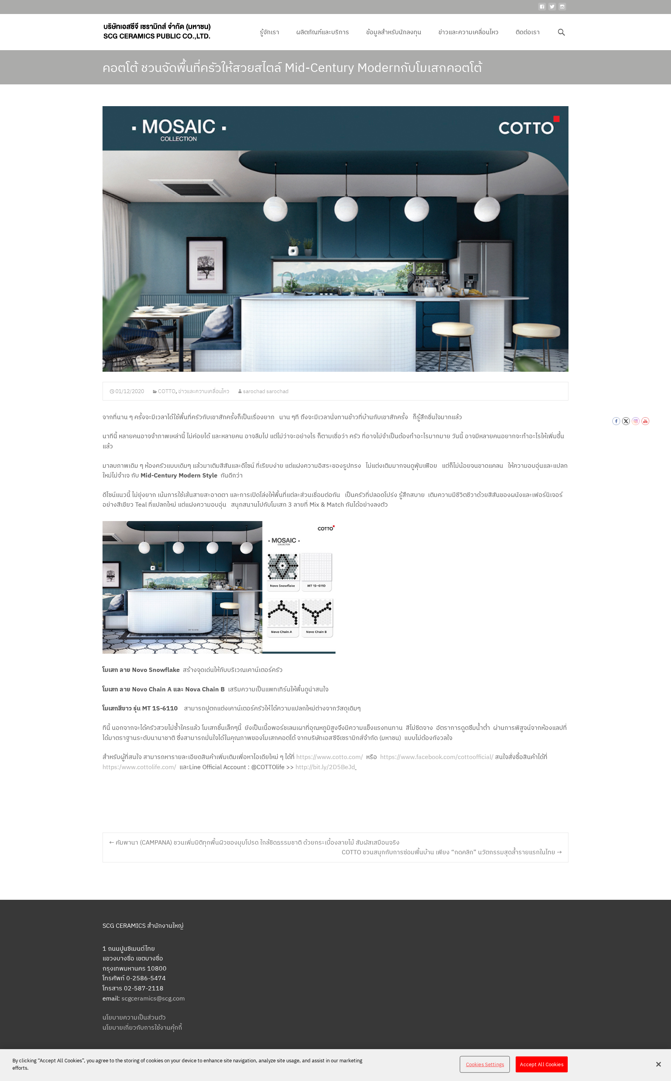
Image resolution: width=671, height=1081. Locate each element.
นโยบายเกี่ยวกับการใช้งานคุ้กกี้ (142, 1027)
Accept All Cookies (541, 1064)
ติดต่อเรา (528, 32)
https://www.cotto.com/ (329, 757)
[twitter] (552, 10)
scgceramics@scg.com (153, 998)
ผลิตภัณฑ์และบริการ (322, 32)
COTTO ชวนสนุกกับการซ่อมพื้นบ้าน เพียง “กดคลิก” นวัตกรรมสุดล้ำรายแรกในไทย (452, 852)
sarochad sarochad (266, 391)
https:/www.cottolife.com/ (139, 767)
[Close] (658, 1064)
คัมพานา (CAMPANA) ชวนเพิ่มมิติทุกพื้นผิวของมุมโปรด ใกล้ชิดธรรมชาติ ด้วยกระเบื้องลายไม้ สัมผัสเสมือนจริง (254, 842)
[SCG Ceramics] (150, 29)
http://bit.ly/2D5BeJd (325, 767)
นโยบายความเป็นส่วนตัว (134, 1017)
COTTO (167, 391)
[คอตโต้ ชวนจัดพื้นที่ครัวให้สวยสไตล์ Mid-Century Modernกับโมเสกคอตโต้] (335, 239)
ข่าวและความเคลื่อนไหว (468, 32)
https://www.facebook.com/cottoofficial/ (437, 757)
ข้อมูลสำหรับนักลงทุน (393, 32)
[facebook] (542, 10)
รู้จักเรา (269, 32)
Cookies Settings (485, 1064)
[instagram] (562, 10)
